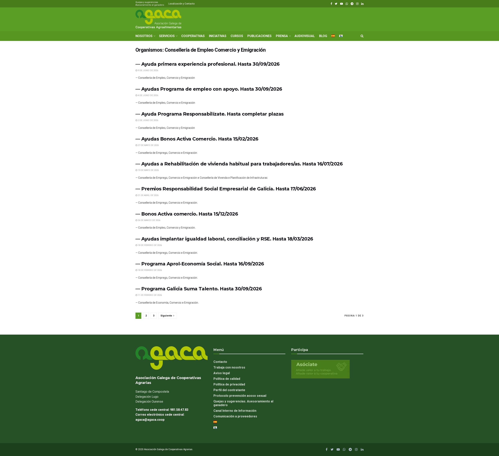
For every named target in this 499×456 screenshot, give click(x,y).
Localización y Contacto (181, 3)
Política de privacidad (229, 384)
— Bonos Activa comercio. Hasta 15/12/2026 (186, 214)
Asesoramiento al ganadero (149, 5)
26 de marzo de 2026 (148, 220)
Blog (323, 36)
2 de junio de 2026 (147, 120)
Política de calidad (226, 379)
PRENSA (282, 36)
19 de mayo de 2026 (148, 170)
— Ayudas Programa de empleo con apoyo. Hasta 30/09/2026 (208, 89)
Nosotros (143, 36)
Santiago (152, 391)
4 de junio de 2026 (147, 95)
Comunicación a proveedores (235, 416)
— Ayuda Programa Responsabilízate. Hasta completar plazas (209, 114)
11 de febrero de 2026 (149, 295)
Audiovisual (305, 36)
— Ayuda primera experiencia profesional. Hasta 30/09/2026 (207, 64)
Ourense (149, 401)
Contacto (220, 362)
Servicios (167, 36)
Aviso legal (221, 373)
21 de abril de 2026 (147, 195)
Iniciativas (217, 36)
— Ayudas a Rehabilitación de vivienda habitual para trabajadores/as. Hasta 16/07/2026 (238, 164)
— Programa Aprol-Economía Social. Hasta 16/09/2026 (199, 264)
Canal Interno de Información (234, 411)
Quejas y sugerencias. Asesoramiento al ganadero (243, 403)
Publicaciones (259, 36)
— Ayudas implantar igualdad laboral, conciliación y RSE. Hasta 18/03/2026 (224, 239)
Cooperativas (193, 36)
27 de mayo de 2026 (148, 145)
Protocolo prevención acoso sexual (239, 396)
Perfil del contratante (229, 390)
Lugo (146, 397)
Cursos (237, 36)
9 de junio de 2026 (147, 70)
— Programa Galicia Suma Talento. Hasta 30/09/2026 (198, 289)
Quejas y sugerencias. (149, 3)
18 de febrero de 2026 (149, 245)
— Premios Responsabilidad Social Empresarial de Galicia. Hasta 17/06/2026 (225, 189)
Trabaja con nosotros (229, 367)
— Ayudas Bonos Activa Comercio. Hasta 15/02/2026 (196, 139)
